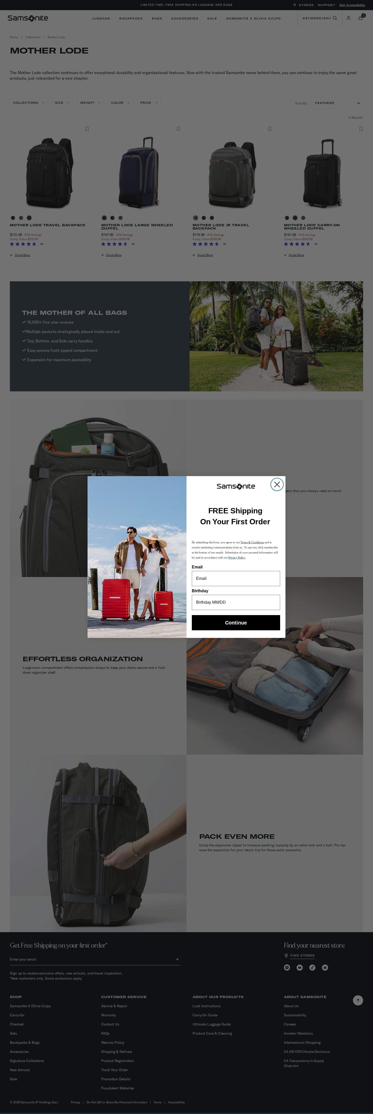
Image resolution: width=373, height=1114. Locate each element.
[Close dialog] (277, 484)
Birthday (200, 591)
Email (197, 567)
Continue (236, 622)
